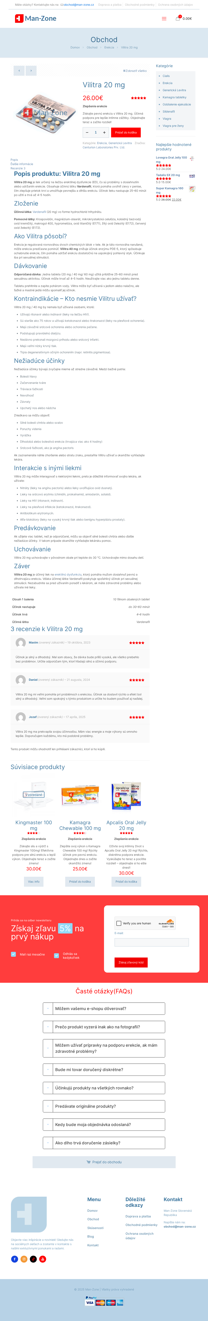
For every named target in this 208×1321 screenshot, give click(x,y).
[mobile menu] (164, 18)
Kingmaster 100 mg (33, 825)
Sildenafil (169, 111)
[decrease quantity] (87, 132)
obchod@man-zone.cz (79, 4)
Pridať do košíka (126, 132)
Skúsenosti (95, 1228)
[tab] (80, 160)
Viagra (167, 118)
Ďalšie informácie (22, 164)
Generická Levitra (120, 143)
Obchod (92, 47)
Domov (75, 47)
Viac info (33, 881)
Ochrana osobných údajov (175, 4)
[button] (104, 1009)
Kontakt (93, 1245)
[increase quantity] (104, 132)
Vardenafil (39, 211)
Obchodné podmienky (140, 4)
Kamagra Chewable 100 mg (80, 825)
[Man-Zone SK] (35, 18)
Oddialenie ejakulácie (177, 104)
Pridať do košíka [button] (80, 881)
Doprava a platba (109, 4)
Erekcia (109, 47)
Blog (90, 1236)
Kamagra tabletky (174, 97)
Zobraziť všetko (136, 70)
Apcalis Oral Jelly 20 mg (126, 825)
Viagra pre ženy (173, 125)
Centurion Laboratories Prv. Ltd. (104, 147)
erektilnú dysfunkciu (68, 574)
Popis (14, 159)
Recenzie (18, 168)
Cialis (166, 76)
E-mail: (119, 933)
